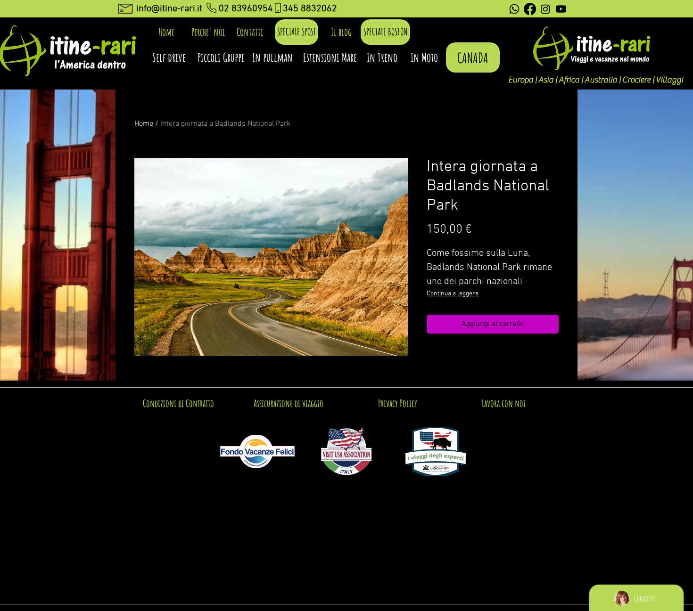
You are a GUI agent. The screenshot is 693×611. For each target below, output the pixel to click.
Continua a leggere (452, 294)
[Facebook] (530, 9)
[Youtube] (561, 9)
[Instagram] (545, 9)
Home (143, 124)
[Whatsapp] (514, 9)
